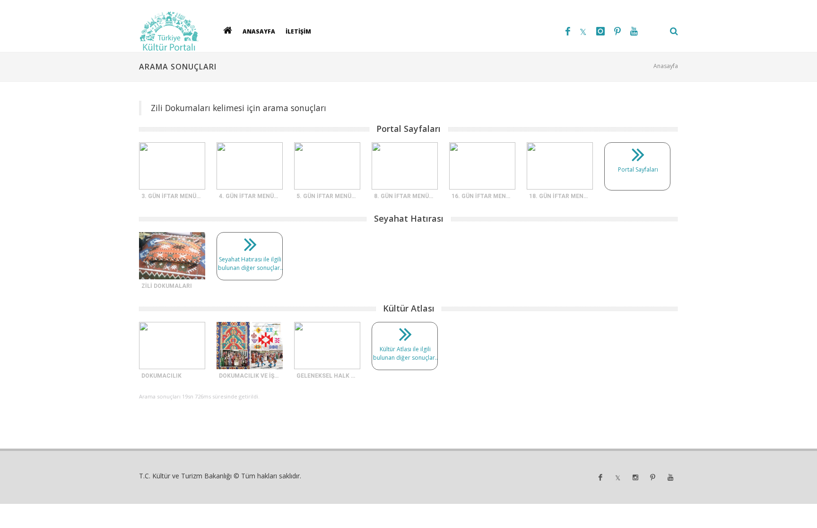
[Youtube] (634, 31)
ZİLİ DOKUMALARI (166, 286)
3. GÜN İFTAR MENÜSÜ (172, 196)
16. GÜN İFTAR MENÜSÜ (484, 196)
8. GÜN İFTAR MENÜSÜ (405, 196)
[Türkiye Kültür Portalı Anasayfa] (169, 31)
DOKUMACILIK (161, 375)
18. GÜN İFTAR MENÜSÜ (562, 196)
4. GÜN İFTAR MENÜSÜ (250, 196)
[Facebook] (567, 31)
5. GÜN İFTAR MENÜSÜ (327, 196)
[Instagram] (600, 31)
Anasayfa (665, 66)
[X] (583, 31)
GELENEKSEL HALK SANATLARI (340, 375)
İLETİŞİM (298, 31)
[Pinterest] (617, 31)
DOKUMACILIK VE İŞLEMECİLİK (261, 375)
